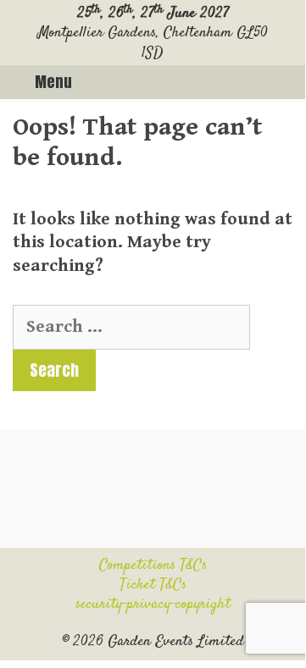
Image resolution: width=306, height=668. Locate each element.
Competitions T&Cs (153, 566)
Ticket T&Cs (153, 585)
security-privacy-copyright (153, 604)
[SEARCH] (286, 82)
